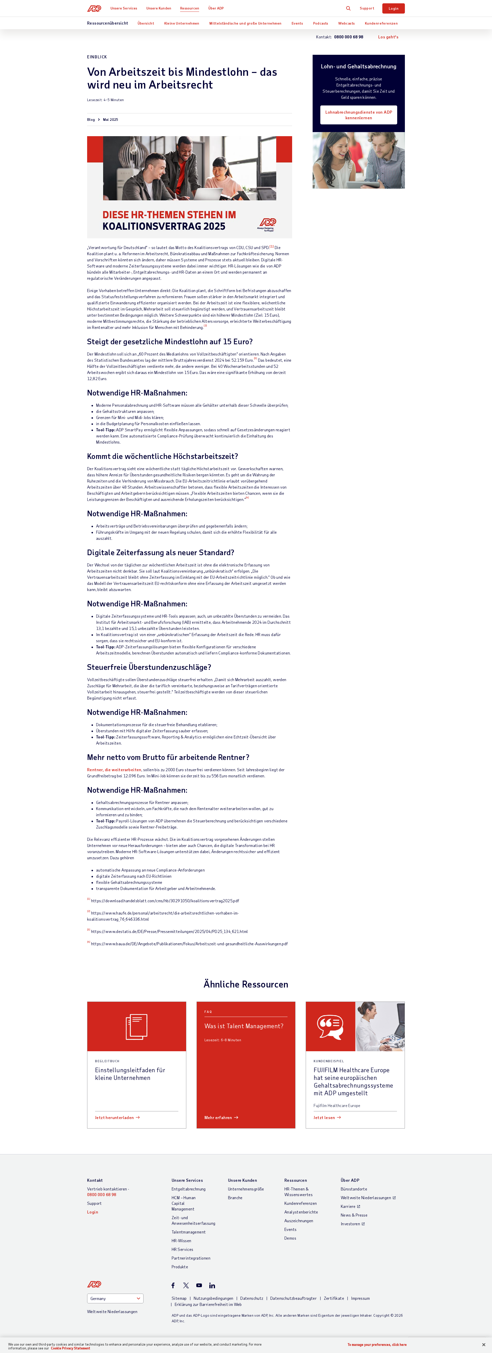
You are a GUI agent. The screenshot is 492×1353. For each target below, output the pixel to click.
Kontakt (95, 1180)
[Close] (483, 1344)
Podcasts (320, 23)
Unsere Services (123, 8)
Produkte (180, 1266)
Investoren (350, 1223)
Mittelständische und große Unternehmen (245, 23)
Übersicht (146, 23)
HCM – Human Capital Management (184, 1203)
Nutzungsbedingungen (213, 1298)
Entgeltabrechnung (189, 1188)
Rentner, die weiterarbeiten (114, 769)
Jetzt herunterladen (114, 1117)
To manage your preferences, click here (377, 1345)
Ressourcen (189, 8)
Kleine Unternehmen (181, 23)
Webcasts (346, 23)
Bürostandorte (354, 1188)
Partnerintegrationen (191, 1257)
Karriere (348, 1206)
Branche (235, 1197)
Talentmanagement (189, 1231)
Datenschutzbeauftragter (293, 1298)
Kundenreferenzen (381, 23)
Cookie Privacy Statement (70, 1348)
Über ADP (216, 8)
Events (297, 23)
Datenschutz (251, 1298)
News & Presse (354, 1214)
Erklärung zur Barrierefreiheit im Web (208, 1304)
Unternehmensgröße (246, 1188)
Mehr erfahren (218, 1117)
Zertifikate (334, 1298)
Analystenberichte (301, 1211)
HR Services (182, 1249)
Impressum (360, 1298)
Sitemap (179, 1298)
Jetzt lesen (324, 1117)
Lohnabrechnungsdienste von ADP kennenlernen (358, 115)
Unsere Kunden (158, 8)
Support (367, 8)
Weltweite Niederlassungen (366, 1197)
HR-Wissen (181, 1240)
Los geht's (388, 36)
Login (393, 8)
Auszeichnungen (298, 1220)
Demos (290, 1238)
